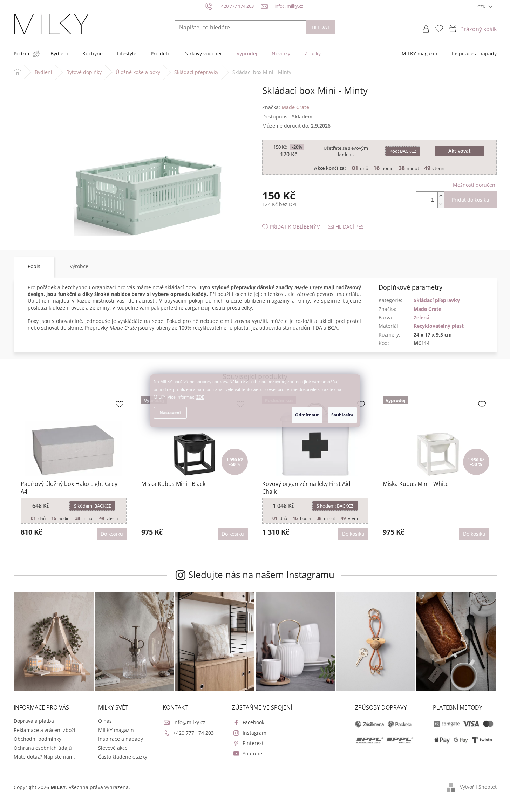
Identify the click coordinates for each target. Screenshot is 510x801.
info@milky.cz (189, 722)
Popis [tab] (34, 266)
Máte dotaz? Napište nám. (44, 756)
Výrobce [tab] (79, 266)
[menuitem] (22, 53)
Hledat (321, 27)
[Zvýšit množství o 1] (440, 196)
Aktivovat (459, 151)
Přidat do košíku (470, 199)
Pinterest (253, 743)
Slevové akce (113, 748)
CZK (482, 7)
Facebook (253, 722)
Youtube (252, 753)
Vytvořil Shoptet (478, 786)
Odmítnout (307, 415)
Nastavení (170, 412)
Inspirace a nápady (120, 738)
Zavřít (300, 219)
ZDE (200, 397)
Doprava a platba (34, 721)
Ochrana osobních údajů (43, 748)
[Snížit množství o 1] (440, 204)
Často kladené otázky (122, 756)
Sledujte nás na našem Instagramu (261, 574)
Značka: (285, 107)
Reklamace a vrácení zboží (44, 730)
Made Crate (427, 309)
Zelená (421, 317)
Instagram (254, 732)
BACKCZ (402, 151)
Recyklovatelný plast (439, 326)
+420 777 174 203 (193, 732)
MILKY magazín (116, 730)
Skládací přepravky (437, 300)
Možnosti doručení (475, 185)
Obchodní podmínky (37, 738)
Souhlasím (342, 415)
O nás (105, 721)
